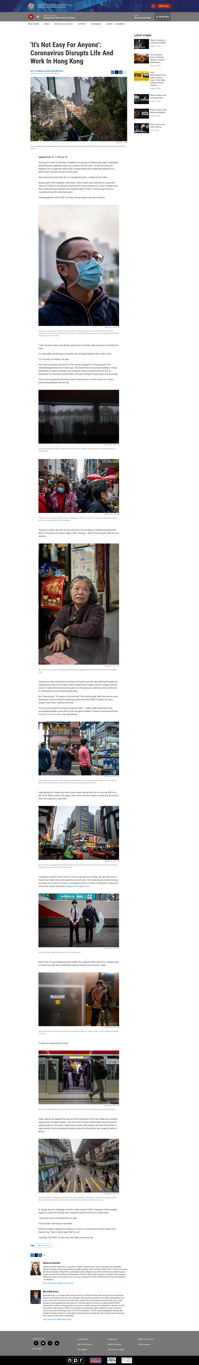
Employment (112, 1339)
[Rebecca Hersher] (35, 1268)
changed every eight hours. (77, 886)
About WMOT (82, 1350)
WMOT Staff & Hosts (84, 1344)
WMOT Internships (114, 1344)
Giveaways (120, 24)
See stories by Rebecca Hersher (58, 1283)
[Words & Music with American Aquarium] (141, 114)
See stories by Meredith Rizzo (57, 1319)
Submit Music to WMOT (116, 1350)
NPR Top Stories (44, 1246)
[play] (31, 16)
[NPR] (75, 1360)
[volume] (38, 16)
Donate (165, 6)
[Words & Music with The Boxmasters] (141, 99)
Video (46, 24)
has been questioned (48, 714)
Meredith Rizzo (57, 71)
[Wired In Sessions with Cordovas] (141, 128)
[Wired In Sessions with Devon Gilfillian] (141, 44)
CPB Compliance (144, 1344)
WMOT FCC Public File (146, 1339)
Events (109, 24)
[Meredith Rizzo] (35, 1297)
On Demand (96, 24)
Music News (33, 24)
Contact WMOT (82, 1339)
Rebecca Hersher (44, 71)
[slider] (41, 16)
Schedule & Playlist (63, 24)
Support (82, 24)
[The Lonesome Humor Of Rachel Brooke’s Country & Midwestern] (141, 58)
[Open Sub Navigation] (41, 24)
